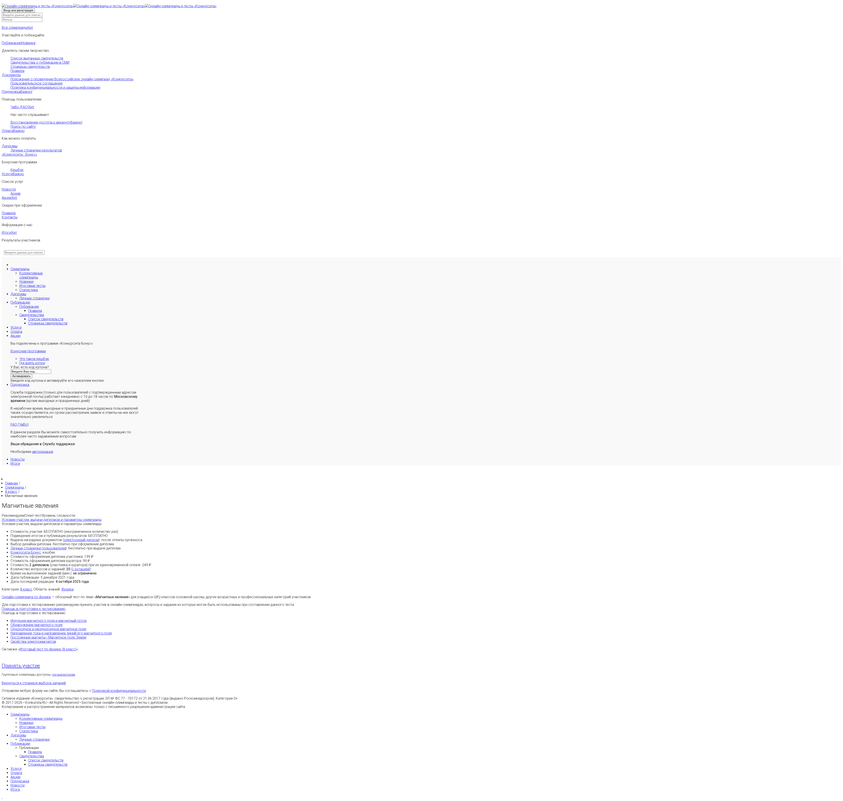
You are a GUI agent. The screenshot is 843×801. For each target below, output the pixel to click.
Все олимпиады (17, 27)
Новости (9, 189)
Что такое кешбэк (34, 359)
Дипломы (9, 146)
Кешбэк (17, 170)
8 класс (26, 589)
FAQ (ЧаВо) (20, 424)
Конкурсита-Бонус (26, 552)
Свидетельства (31, 315)
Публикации (18, 43)
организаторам (63, 675)
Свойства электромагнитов (33, 641)
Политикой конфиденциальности (119, 691)
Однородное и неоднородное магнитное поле (48, 629)
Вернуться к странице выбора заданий (34, 683)
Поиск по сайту (23, 126)
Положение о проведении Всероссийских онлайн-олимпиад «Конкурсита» (72, 79)
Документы (11, 75)
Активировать (21, 376)
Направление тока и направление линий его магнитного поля (61, 633)
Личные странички (34, 298)
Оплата (13, 131)
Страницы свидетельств (30, 67)
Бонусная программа (28, 351)
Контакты (9, 217)
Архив (15, 193)
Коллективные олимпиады (31, 275)
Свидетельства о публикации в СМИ (40, 62)
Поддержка (17, 92)
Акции (9, 198)
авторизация (42, 452)
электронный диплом (81, 540)
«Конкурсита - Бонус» (19, 154)
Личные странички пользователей (39, 548)
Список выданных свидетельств (37, 58)
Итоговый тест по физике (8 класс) (48, 649)
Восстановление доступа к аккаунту (46, 122)
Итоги (9, 232)
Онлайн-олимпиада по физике (26, 597)
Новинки (26, 281)
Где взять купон (32, 363)
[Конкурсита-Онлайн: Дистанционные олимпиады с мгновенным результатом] (109, 6)
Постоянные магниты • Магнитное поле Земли (48, 637)
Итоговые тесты (32, 286)
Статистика (28, 290)
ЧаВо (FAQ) (22, 107)
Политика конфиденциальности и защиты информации (55, 87)
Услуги (13, 174)
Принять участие (21, 665)
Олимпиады (20, 269)
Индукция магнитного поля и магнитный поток (49, 621)
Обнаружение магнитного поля (36, 625)
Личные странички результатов (36, 150)
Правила (17, 71)
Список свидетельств (45, 319)
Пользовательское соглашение (37, 83)
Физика (67, 589)
